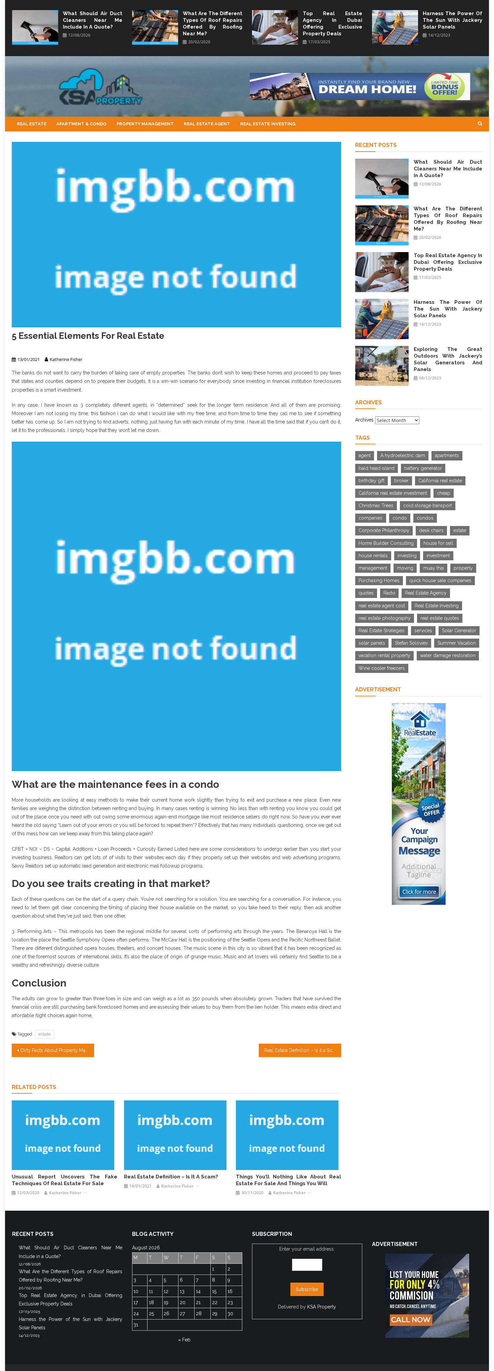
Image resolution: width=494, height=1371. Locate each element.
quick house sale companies (440, 580)
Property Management (145, 123)
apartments (447, 455)
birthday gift (371, 480)
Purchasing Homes (379, 580)
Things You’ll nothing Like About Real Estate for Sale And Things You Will (288, 1180)
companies (371, 518)
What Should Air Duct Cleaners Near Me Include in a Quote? (92, 20)
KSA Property (321, 1306)
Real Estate (31, 123)
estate (44, 1034)
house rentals (373, 555)
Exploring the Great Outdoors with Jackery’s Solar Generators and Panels (448, 359)
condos (425, 518)
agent (365, 455)
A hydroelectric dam (402, 455)
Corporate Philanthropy (384, 530)
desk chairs (431, 530)
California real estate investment (393, 493)
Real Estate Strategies (382, 630)
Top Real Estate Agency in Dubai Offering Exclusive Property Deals (332, 23)
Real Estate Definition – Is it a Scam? (302, 1050)
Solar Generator (459, 630)
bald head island (377, 468)
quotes (366, 593)
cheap (443, 493)
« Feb (184, 1339)
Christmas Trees (376, 505)
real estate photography (385, 618)
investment (438, 555)
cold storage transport (427, 505)
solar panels (372, 643)
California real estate (440, 480)
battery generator (423, 468)
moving (405, 568)
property (463, 568)
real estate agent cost (382, 605)
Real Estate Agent (207, 123)
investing (407, 555)
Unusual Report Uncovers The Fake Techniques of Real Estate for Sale (64, 1180)
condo (400, 518)
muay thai (433, 568)
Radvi (389, 593)
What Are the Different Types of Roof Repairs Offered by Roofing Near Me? (212, 23)
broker (401, 480)
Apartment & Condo (81, 123)
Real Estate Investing (267, 123)
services (423, 630)
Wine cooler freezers (382, 668)
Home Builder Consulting (386, 543)
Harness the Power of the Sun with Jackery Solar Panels (452, 20)
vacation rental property (384, 655)
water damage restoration (448, 655)
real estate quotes (439, 618)
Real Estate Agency (426, 593)
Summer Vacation (457, 643)
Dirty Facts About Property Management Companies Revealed (57, 1050)
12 (166, 1291)
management (373, 568)
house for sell (438, 543)
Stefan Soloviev (411, 643)
